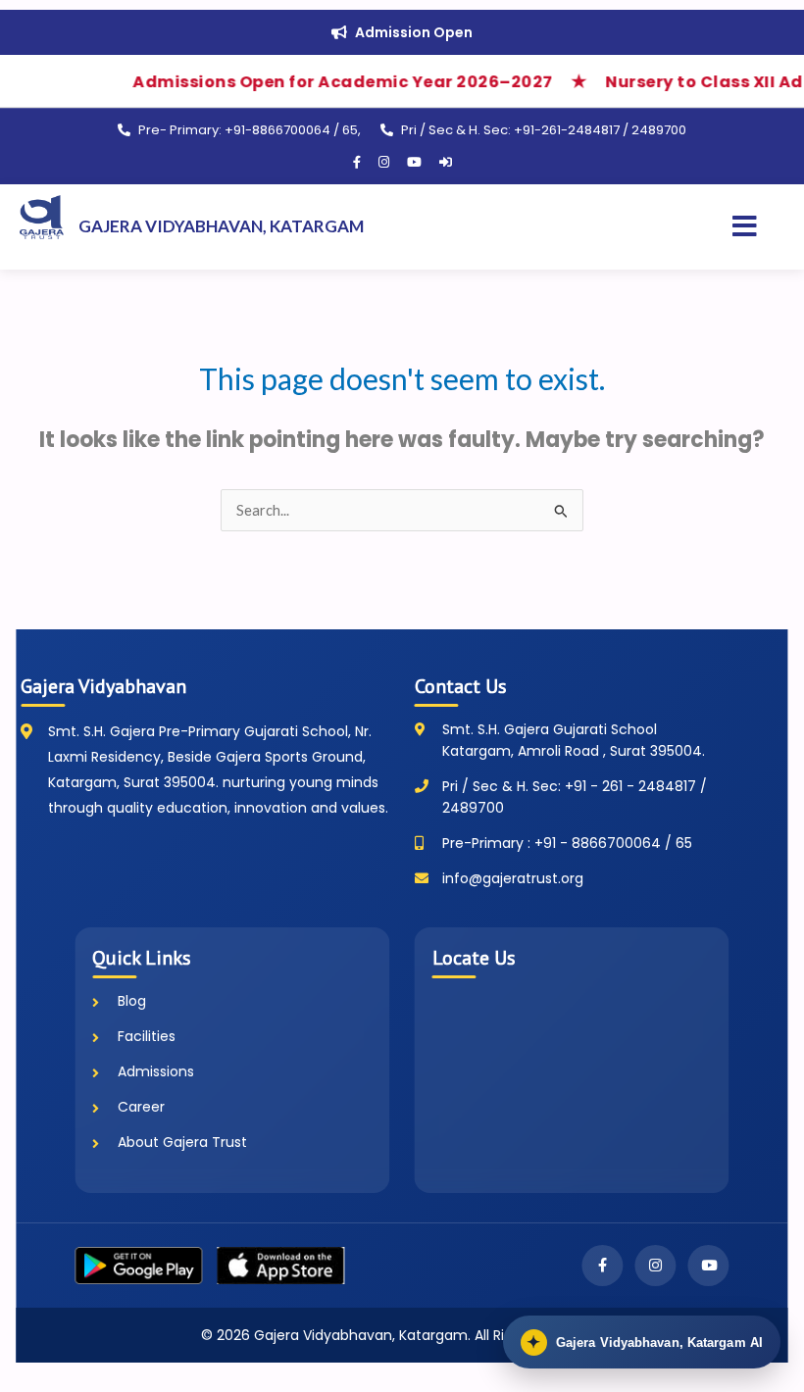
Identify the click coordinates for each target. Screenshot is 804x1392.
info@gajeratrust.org (512, 878)
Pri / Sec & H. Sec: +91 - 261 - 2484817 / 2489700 (574, 797)
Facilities (147, 1036)
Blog (132, 1001)
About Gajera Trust (182, 1142)
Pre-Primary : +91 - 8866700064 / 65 (567, 843)
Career (141, 1107)
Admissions (156, 1071)
